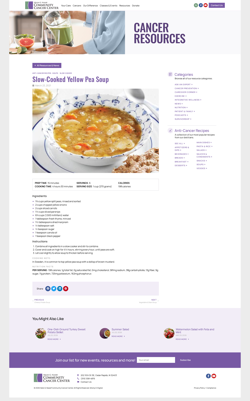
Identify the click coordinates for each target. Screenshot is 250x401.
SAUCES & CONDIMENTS (203, 155)
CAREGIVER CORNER (185, 92)
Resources (124, 5)
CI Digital (99, 388)
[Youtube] (206, 5)
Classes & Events (108, 5)
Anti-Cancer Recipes (41, 73)
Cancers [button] (77, 5)
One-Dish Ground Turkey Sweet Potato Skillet (67, 331)
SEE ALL (179, 143)
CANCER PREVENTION (186, 88)
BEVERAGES (181, 154)
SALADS (201, 150)
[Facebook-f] (201, 5)
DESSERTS (180, 165)
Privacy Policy (199, 388)
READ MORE (53, 339)
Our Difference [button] (90, 5)
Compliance (211, 388)
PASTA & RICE (204, 146)
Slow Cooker (66, 73)
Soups (55, 73)
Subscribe (185, 360)
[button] (196, 5)
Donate (135, 5)
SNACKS (201, 160)
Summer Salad (120, 329)
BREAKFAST (181, 161)
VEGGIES (201, 168)
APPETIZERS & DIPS (182, 149)
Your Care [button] (66, 5)
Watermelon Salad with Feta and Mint (195, 331)
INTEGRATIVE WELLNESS (187, 99)
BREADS (179, 157)
